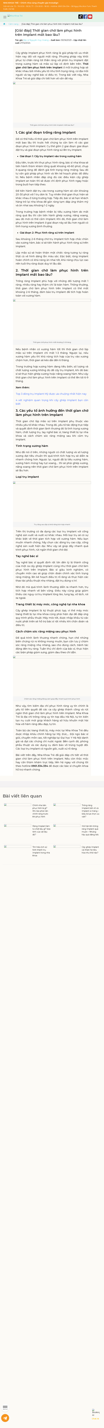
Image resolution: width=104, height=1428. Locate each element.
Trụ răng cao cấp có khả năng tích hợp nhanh (52, 524)
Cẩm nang (13, 24)
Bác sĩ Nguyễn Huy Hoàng (36, 40)
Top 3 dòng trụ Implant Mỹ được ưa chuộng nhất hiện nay (51, 393)
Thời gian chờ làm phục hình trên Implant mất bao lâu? (52, 125)
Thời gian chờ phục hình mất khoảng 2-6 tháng (52, 342)
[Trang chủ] (4, 24)
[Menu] (5, 17)
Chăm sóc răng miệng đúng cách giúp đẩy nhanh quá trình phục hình (52, 699)
